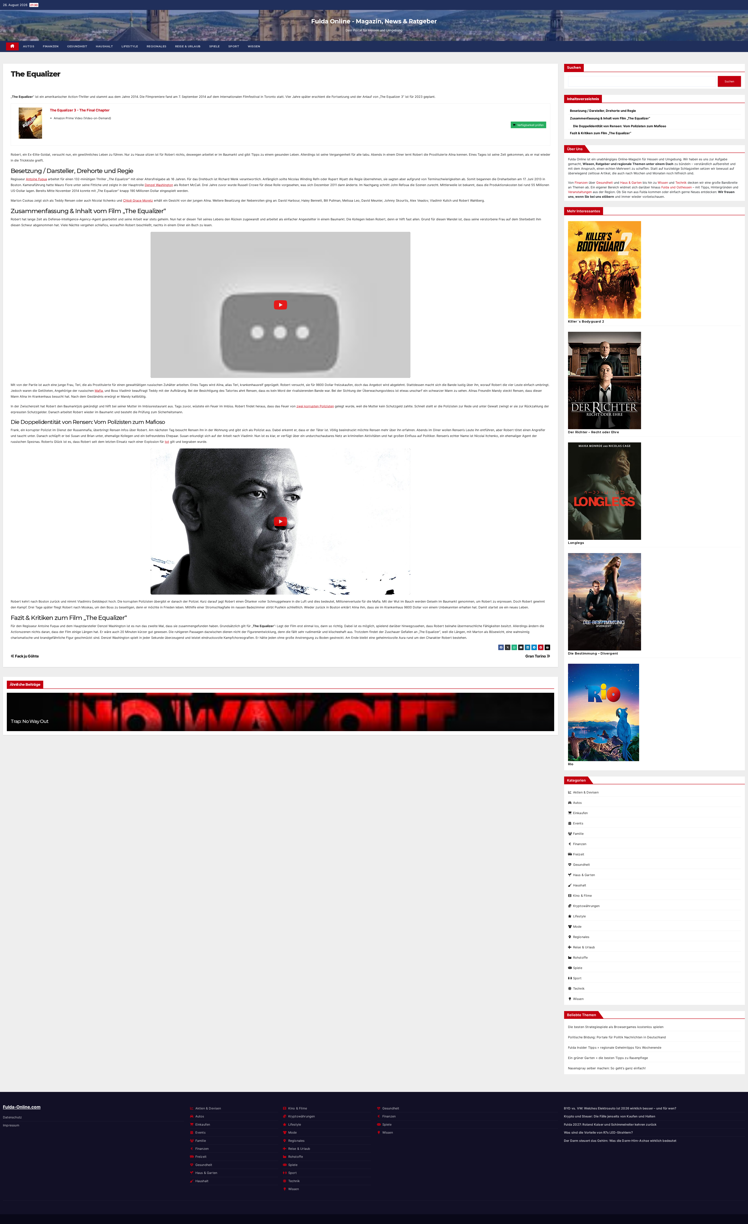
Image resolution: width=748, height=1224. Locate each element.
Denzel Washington (159, 185)
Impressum (11, 1125)
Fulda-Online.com (22, 1106)
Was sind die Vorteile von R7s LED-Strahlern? (598, 1132)
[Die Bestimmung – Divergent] (604, 601)
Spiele (214, 46)
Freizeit (578, 854)
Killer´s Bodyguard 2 (586, 321)
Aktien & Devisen (586, 792)
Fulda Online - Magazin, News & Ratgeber (374, 21)
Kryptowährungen (586, 906)
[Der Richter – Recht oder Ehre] (604, 380)
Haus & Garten (631, 182)
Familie (578, 834)
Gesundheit (77, 46)
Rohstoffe (580, 957)
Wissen (254, 46)
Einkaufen (580, 813)
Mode (577, 926)
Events (578, 823)
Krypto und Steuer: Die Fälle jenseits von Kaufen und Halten (609, 1116)
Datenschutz (12, 1117)
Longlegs (576, 543)
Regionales (157, 46)
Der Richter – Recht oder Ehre (593, 432)
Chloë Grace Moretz (138, 200)
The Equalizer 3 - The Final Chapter (79, 110)
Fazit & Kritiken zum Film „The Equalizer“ (600, 133)
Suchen (574, 67)
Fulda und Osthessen (676, 187)
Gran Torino (536, 656)
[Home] (12, 46)
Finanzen (50, 46)
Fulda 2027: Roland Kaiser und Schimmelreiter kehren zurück (610, 1124)
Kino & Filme (582, 895)
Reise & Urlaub (188, 46)
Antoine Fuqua (36, 179)
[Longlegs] (604, 491)
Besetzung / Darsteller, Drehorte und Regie (603, 111)
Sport (233, 46)
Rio (570, 764)
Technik (681, 182)
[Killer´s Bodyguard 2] (604, 270)
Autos (28, 46)
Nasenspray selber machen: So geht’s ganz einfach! (607, 1068)
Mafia (99, 391)
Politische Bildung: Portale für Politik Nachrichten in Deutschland (617, 1037)
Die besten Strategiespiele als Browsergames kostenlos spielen (615, 1027)
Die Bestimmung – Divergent (593, 653)
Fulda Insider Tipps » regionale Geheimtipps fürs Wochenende (614, 1047)
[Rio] (603, 712)
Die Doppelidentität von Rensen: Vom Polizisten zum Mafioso (619, 126)
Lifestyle (130, 46)
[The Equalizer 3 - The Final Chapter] (30, 123)
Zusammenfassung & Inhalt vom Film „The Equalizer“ (610, 118)
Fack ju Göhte (26, 656)
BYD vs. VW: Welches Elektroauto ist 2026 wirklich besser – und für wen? (620, 1108)
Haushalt (104, 46)
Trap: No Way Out (29, 721)
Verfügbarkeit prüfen (530, 125)
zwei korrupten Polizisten (315, 406)
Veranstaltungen (580, 192)
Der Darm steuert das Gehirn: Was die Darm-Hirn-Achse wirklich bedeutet (620, 1140)
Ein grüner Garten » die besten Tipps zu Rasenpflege (608, 1058)
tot (167, 442)
